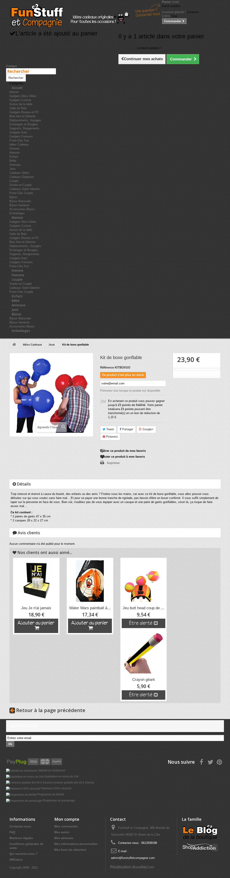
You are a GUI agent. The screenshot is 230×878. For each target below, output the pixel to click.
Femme (14, 148)
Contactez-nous (20, 826)
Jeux (12, 168)
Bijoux (13, 197)
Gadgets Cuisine (20, 100)
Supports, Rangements (24, 128)
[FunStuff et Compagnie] (36, 15)
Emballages (21, 331)
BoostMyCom (143, 867)
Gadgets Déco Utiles (22, 96)
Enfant (13, 156)
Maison (14, 92)
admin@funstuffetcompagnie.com (133, 858)
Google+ (148, 429)
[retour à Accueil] (14, 345)
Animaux (15, 164)
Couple (13, 181)
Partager (127, 429)
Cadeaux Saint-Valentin (24, 189)
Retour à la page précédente (50, 710)
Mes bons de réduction (70, 850)
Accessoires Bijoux (22, 209)
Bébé (12, 160)
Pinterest (111, 436)
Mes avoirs (61, 832)
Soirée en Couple (20, 185)
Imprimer (113, 463)
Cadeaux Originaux (21, 177)
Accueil (17, 88)
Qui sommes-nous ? (23, 854)
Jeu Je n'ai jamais (36, 608)
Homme (14, 152)
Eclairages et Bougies (23, 124)
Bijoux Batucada (20, 201)
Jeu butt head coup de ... (143, 608)
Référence (107, 367)
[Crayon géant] (144, 653)
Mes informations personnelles (75, 844)
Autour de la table (20, 104)
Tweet (109, 429)
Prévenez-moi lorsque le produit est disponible (130, 390)
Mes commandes (66, 826)
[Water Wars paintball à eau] (90, 581)
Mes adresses (63, 838)
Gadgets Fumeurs (21, 136)
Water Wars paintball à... (90, 608)
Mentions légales (21, 838)
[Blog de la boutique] (200, 832)
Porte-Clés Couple (21, 193)
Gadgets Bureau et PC (24, 112)
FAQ (12, 832)
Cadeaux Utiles (19, 172)
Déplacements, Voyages (25, 120)
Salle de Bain (18, 108)
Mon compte (66, 819)
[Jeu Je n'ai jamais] (36, 581)
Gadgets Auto (18, 132)
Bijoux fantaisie (19, 205)
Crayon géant (143, 679)
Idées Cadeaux (19, 144)
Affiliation (16, 859)
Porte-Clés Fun (19, 140)
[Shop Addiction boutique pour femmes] (200, 846)
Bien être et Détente (22, 116)
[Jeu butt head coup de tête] (144, 581)
